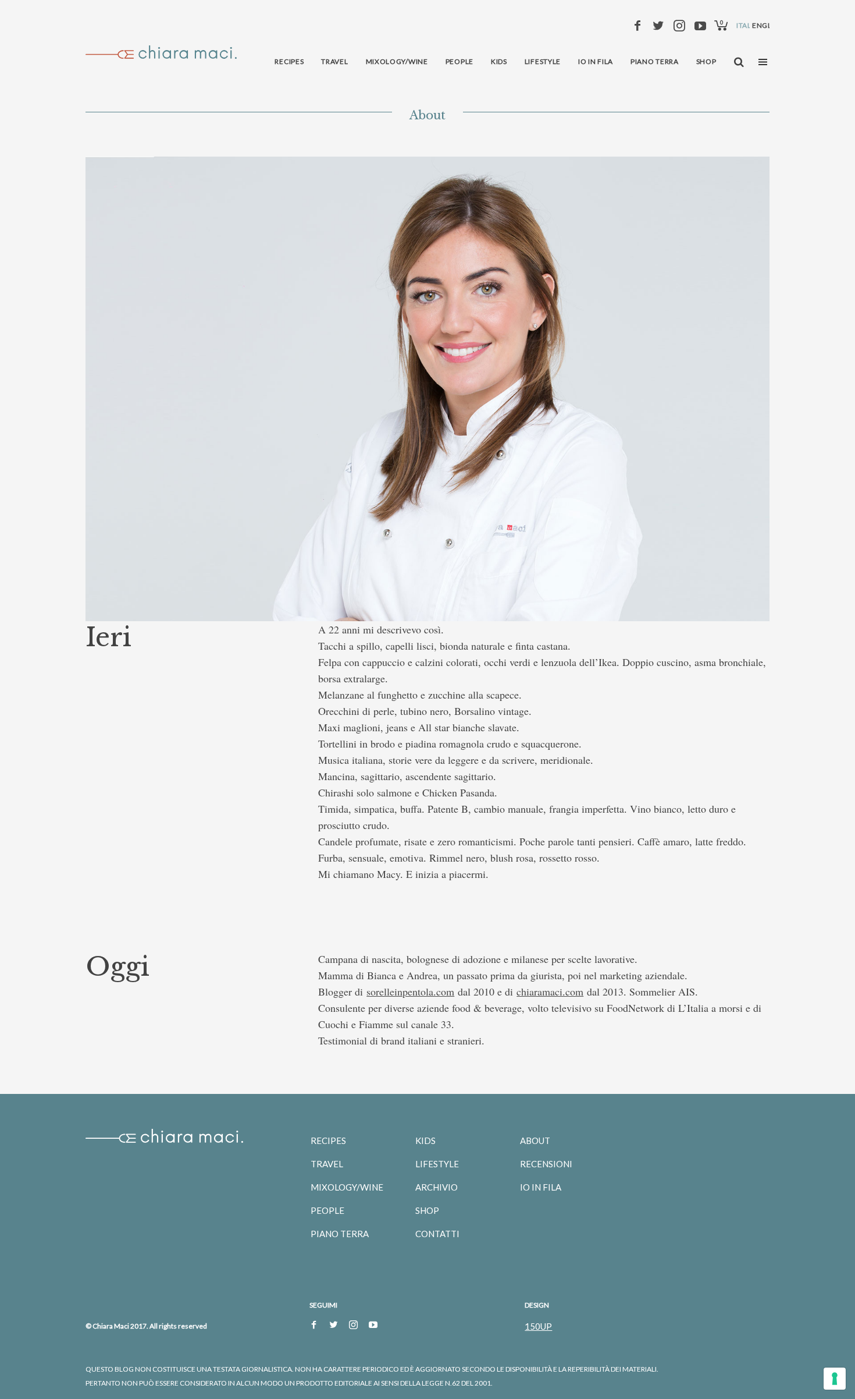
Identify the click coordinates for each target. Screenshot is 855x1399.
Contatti (437, 1233)
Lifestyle (437, 1164)
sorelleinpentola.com (410, 991)
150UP (538, 1326)
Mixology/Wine (347, 1187)
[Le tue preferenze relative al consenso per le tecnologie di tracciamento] (835, 1379)
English (767, 25)
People (327, 1210)
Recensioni (546, 1164)
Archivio (436, 1187)
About (535, 1140)
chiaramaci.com (549, 991)
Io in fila (540, 1187)
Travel (327, 1164)
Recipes (328, 1140)
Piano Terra (340, 1233)
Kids (425, 1140)
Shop (427, 1210)
